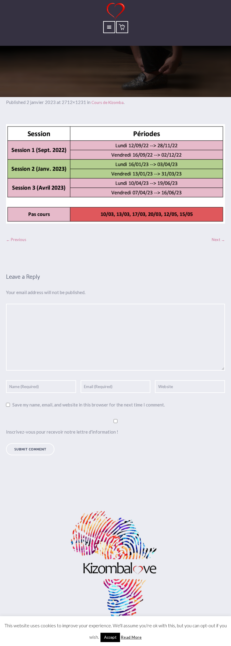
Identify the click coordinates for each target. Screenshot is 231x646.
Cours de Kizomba (107, 102)
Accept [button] (110, 637)
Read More (131, 637)
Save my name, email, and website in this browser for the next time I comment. (88, 404)
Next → (218, 239)
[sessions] (115, 174)
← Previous (16, 239)
